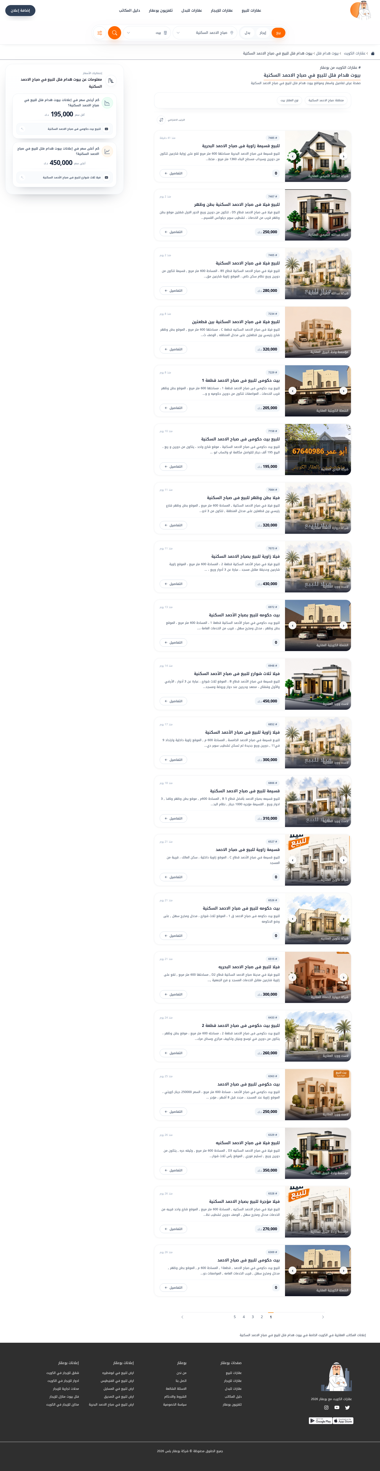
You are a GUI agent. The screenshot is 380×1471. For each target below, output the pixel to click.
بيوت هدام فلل (327, 53)
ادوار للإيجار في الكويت (63, 1381)
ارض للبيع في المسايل (119, 1389)
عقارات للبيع (251, 10)
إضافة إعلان (20, 10)
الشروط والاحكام (175, 1397)
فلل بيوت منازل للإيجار (64, 1397)
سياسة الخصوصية (174, 1405)
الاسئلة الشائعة (176, 1389)
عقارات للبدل (191, 10)
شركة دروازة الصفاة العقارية (329, 528)
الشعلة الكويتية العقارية (332, 411)
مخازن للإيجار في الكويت (62, 1405)
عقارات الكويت (354, 53)
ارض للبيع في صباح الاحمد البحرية (111, 1405)
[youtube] (336, 1407)
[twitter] (347, 1407)
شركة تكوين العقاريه (334, 880)
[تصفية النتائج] (99, 32)
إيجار (263, 32)
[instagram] (326, 1407)
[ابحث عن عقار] (114, 32)
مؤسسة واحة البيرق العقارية (329, 352)
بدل (247, 32)
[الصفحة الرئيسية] (373, 53)
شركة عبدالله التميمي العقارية (328, 176)
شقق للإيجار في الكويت (62, 1373)
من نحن (181, 1373)
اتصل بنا (181, 1381)
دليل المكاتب (129, 10)
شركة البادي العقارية (334, 469)
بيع (278, 32)
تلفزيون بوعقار (161, 10)
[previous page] (323, 1316)
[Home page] (360, 10)
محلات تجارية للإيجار (66, 1389)
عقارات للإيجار (222, 10)
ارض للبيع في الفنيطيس (117, 1381)
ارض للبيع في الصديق (119, 1397)
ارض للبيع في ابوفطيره (118, 1373)
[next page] (182, 1316)
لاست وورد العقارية (335, 587)
